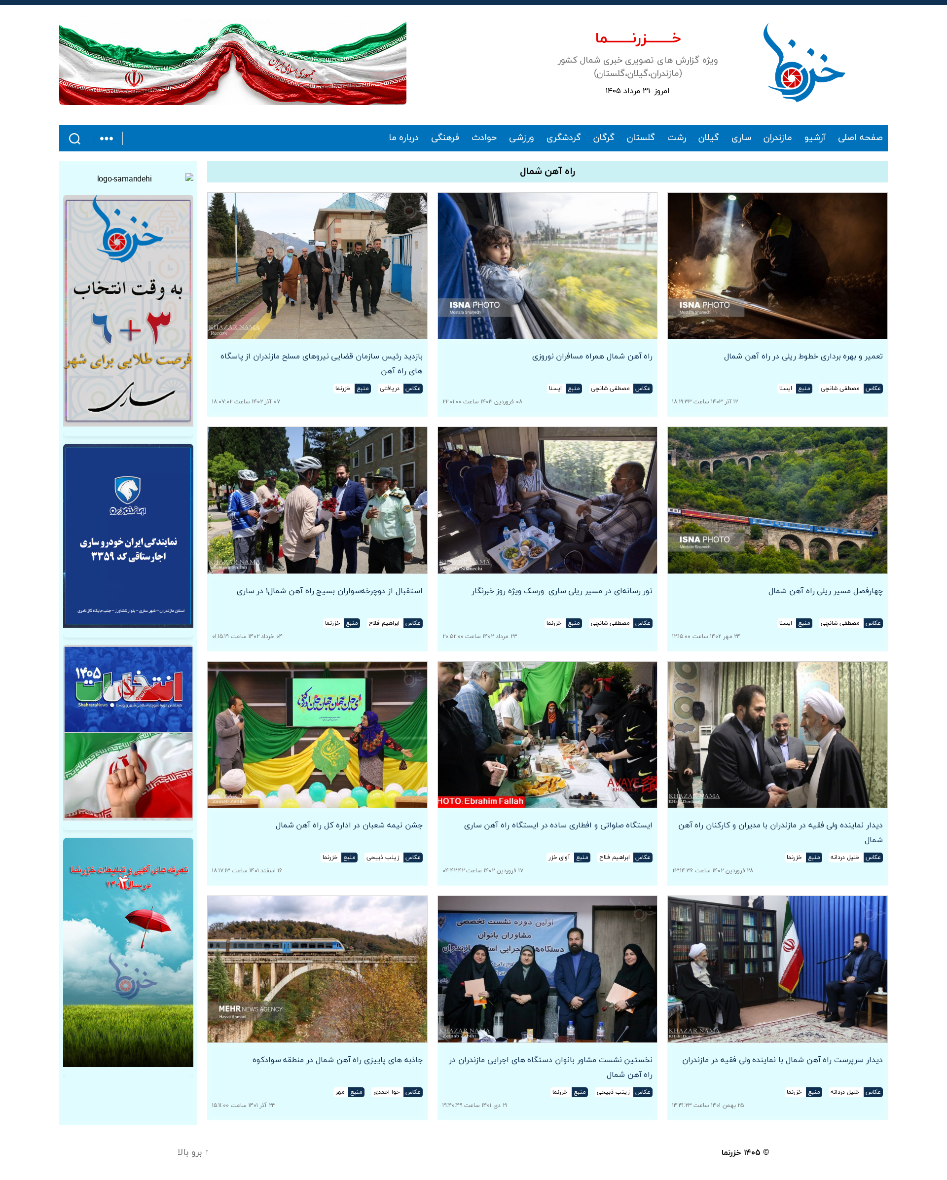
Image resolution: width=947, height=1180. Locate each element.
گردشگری (563, 138)
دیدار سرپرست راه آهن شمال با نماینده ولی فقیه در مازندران (782, 1060)
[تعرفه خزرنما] (128, 952)
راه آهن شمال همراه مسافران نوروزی (592, 356)
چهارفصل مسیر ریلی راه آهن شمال (825, 591)
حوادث (484, 138)
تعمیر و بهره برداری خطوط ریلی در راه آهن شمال (803, 356)
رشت (676, 138)
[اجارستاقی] (128, 536)
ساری (741, 138)
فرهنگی (445, 138)
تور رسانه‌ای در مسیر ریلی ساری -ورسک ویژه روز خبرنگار (562, 591)
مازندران (778, 138)
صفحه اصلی (860, 138)
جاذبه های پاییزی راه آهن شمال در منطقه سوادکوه (338, 1060)
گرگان (604, 138)
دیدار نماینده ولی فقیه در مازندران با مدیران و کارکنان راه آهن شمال (780, 833)
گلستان (641, 138)
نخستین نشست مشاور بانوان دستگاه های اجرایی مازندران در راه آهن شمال (551, 1067)
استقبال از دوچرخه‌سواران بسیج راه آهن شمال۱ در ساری (330, 591)
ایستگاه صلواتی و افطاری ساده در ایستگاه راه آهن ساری (558, 825)
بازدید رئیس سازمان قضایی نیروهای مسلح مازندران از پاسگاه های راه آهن (321, 364)
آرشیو (815, 138)
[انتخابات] (128, 311)
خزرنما (731, 1152)
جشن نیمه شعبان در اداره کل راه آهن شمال (349, 825)
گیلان (708, 138)
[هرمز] (232, 62)
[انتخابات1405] (128, 733)
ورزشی (521, 138)
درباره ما (404, 138)
